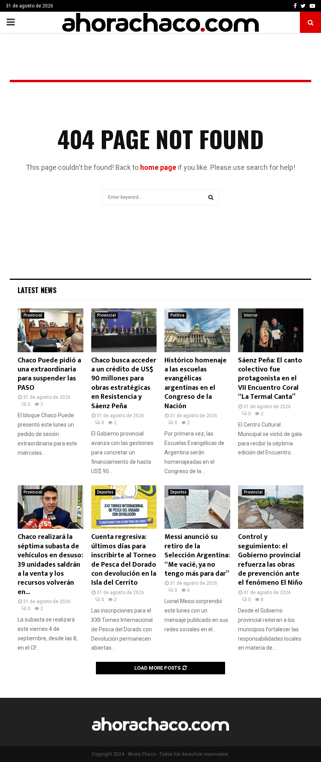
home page (158, 167)
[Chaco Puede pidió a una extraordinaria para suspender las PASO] (50, 330)
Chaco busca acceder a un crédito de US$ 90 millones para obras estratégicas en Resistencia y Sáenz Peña (123, 383)
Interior (251, 315)
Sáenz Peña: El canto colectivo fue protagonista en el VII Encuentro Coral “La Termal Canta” (270, 379)
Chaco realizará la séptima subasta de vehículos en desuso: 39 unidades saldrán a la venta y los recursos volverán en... (50, 564)
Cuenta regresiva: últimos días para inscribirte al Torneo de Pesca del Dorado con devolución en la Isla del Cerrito (123, 560)
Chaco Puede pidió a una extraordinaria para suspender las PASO (49, 374)
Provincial (32, 315)
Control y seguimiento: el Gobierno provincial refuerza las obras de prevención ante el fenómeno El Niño (270, 560)
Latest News (37, 290)
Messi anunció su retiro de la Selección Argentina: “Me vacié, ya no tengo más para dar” (197, 555)
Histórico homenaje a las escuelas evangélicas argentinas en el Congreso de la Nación (195, 383)
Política (177, 315)
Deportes (105, 492)
